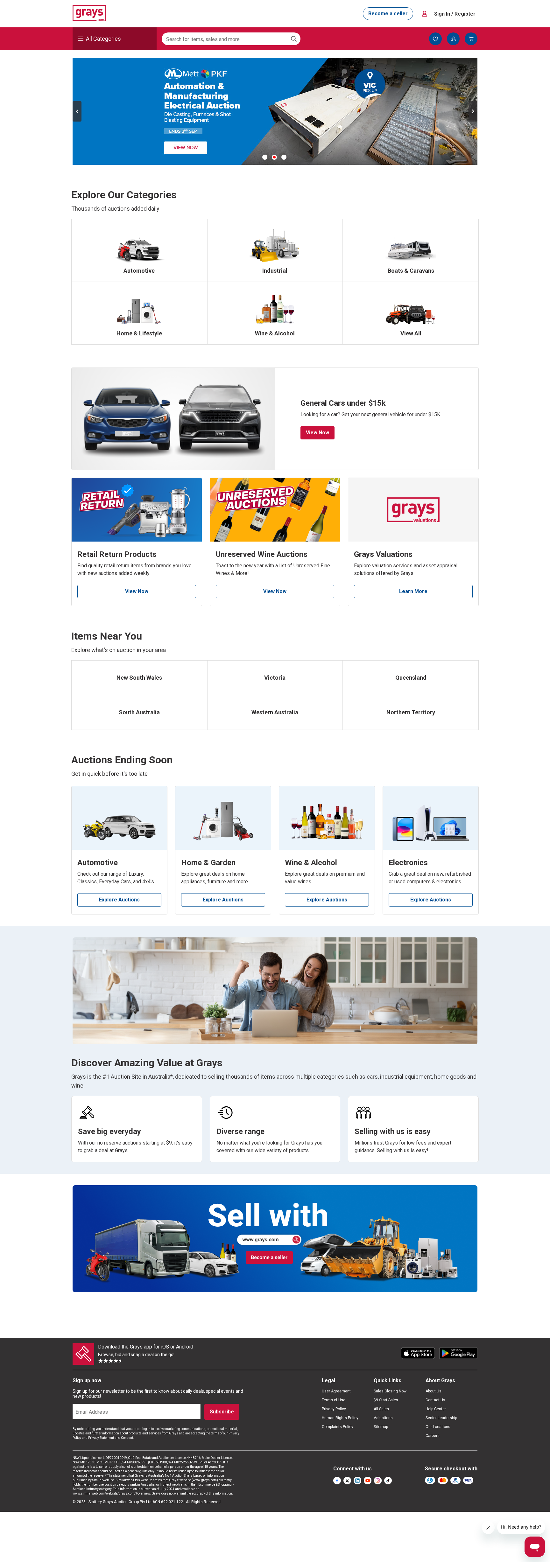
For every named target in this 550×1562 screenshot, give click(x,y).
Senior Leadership (441, 1418)
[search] (294, 38)
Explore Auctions (119, 900)
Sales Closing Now (390, 1391)
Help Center (436, 1409)
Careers (433, 1435)
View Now (317, 433)
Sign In (455, 14)
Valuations (383, 1418)
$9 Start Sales (386, 1400)
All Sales (381, 1409)
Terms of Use (333, 1400)
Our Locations (438, 1427)
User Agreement (336, 1391)
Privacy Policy (334, 1409)
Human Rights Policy (340, 1418)
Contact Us (435, 1400)
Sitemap (381, 1427)
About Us (433, 1391)
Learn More (413, 591)
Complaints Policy (337, 1427)
